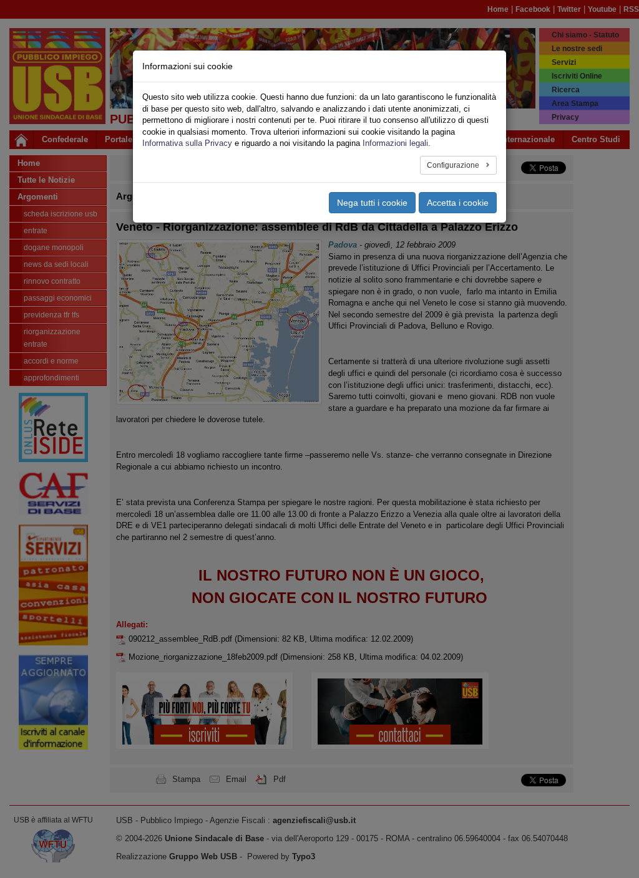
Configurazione (454, 165)
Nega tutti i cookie (372, 203)
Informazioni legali (395, 143)
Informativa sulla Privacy (187, 143)
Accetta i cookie (458, 203)
